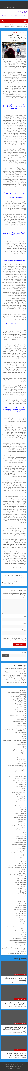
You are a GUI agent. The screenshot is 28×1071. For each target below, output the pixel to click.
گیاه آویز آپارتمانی (21, 901)
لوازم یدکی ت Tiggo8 (20, 907)
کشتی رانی (23, 890)
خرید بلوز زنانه (22, 798)
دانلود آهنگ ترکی (22, 809)
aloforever (23, 690)
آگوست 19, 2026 (22, 1057)
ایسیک (24, 734)
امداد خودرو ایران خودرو (20, 732)
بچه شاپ (23, 742)
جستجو (24, 652)
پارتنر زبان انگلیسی (21, 755)
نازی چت (23, 934)
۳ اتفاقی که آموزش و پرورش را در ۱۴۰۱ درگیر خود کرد (14, 576)
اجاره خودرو (23, 705)
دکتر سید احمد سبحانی (20, 817)
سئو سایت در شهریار (20, 836)
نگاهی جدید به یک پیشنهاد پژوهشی (17, 940)
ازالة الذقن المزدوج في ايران (19, 721)
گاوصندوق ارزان (22, 897)
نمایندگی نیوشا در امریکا (20, 942)
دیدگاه (24, 597)
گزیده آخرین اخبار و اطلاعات (19, 32)
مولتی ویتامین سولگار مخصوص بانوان (16, 926)
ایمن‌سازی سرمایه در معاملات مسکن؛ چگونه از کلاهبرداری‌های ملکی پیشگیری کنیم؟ (14, 1029)
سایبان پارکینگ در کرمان (20, 842)
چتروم (24, 790)
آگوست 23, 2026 (22, 1032)
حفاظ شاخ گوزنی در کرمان (19, 792)
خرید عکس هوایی (21, 800)
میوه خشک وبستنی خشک (19, 930)
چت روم (24, 788)
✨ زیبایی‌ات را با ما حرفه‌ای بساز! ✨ (16, 953)
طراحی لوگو (23, 857)
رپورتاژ (24, 827)
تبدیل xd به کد (22, 769)
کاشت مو (23, 886)
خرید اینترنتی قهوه (21, 796)
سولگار (24, 846)
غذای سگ (23, 861)
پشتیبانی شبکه (22, 761)
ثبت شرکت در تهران (21, 782)
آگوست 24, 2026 (22, 1006)
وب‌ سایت (23, 630)
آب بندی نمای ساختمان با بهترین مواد (17, 692)
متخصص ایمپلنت (22, 917)
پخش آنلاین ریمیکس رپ (20, 757)
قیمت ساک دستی (21, 878)
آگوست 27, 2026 (22, 982)
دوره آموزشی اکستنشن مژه (19, 825)
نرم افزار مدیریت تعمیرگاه (19, 938)
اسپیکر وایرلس (22, 723)
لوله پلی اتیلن (22, 911)
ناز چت (24, 932)
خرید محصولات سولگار (20, 805)
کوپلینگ (24, 895)
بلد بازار (24, 748)
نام (24, 616)
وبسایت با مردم (22, 951)
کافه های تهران (22, 888)
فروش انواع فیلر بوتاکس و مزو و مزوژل (16, 865)
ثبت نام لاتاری (22, 784)
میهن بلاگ (23, 928)
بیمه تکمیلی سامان (21, 753)
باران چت (23, 738)
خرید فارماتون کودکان (20, 801)
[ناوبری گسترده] (25, 21)
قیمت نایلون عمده (21, 884)
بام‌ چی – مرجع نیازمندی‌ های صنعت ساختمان (14, 740)
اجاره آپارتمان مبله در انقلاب (19, 700)
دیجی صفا (22, 11)
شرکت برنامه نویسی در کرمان (18, 852)
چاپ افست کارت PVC (20, 786)
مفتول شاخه (23, 923)
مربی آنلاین (23, 921)
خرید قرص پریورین (21, 803)
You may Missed (20, 959)
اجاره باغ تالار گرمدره (20, 702)
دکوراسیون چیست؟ (21, 821)
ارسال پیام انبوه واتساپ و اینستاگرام (17, 715)
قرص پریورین (22, 873)
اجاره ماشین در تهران (20, 709)
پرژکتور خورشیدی (21, 759)
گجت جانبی (23, 899)
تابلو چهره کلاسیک (21, 763)
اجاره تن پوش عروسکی (20, 704)
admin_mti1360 (15, 40)
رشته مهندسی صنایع (21, 830)
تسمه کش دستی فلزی (20, 771)
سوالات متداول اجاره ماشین (19, 844)
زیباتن (24, 834)
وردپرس (10, 1068)
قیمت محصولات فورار (20, 882)
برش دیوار (23, 746)
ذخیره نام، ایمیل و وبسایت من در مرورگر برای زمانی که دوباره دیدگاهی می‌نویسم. (14, 639)
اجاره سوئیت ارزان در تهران (19, 707)
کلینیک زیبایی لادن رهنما (20, 894)
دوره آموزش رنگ (21, 823)
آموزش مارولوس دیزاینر (20, 698)
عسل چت (23, 859)
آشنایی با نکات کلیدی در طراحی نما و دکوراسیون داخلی (13, 582)
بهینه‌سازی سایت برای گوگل (19, 750)
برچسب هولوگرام (21, 744)
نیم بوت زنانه (22, 946)
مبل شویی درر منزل (21, 915)
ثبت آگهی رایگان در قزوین (19, 780)
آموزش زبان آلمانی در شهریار (18, 696)
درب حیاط (23, 811)
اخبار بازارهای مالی (21, 711)
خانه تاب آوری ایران (21, 794)
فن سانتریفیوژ (22, 871)
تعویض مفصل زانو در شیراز (19, 774)
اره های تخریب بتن (21, 719)
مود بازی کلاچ (22, 924)
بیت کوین (23, 752)
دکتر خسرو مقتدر (21, 815)
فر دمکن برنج (22, 863)
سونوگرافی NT (22, 848)
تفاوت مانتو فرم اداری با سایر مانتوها (17, 776)
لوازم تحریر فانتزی (21, 905)
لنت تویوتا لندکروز (21, 903)
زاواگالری (23, 832)
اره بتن (24, 717)
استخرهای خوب (22, 727)
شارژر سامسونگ (21, 850)
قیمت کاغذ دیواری (21, 880)
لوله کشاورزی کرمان (20, 913)
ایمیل (24, 623)
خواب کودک (23, 807)
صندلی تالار (23, 856)
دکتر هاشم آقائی (22, 819)
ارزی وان (23, 713)
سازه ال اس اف (22, 840)
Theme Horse (10, 1066)
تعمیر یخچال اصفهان (21, 772)
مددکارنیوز (23, 919)
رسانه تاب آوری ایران (20, 828)
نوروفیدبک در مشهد (21, 944)
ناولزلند (24, 936)
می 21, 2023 (23, 40)
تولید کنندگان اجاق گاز (20, 778)
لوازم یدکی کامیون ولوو (20, 909)
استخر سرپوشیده (21, 725)
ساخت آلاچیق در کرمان (20, 838)
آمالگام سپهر (22, 694)
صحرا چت (23, 854)
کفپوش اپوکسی (22, 892)
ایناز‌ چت (24, 736)
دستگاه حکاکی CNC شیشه (19, 813)
